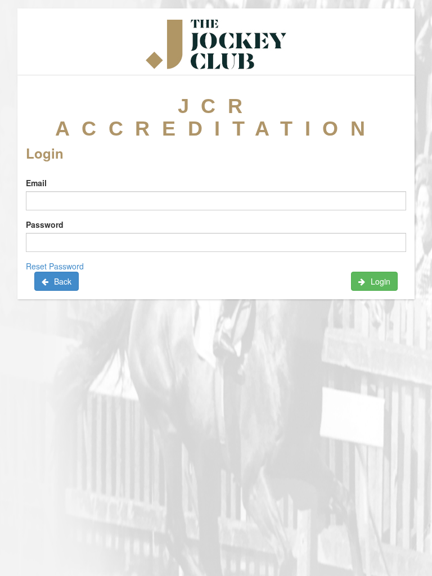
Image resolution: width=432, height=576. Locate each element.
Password (45, 224)
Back (62, 281)
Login (380, 281)
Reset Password (55, 266)
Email (36, 182)
